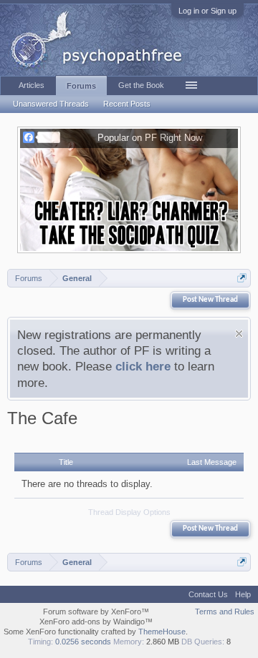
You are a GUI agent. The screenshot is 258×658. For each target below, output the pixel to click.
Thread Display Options (129, 512)
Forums (81, 86)
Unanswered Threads (51, 103)
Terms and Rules (224, 611)
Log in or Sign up (207, 10)
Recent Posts (126, 103)
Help (243, 594)
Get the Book (141, 85)
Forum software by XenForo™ (96, 611)
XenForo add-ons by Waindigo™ (96, 621)
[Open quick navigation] (242, 278)
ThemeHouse (162, 631)
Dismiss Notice (239, 333)
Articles (31, 85)
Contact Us (208, 594)
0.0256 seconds (83, 641)
